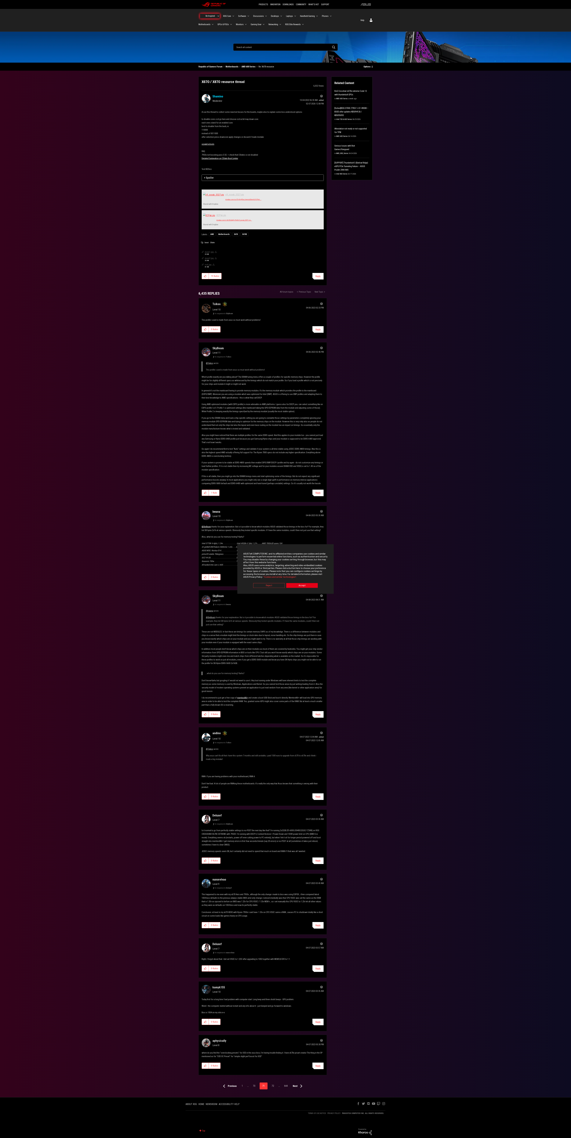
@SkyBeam (206, 526)
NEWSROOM (211, 1104)
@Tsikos (209, 363)
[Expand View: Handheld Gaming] (317, 16)
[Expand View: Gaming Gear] (263, 24)
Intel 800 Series (342, 174)
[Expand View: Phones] (330, 16)
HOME (201, 1104)
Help (362, 20)
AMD (212, 234)
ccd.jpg (208, 264)
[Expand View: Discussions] (266, 16)
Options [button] (367, 66)
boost (207, 243)
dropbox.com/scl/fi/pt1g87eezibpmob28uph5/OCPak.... (243, 199)
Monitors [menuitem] (240, 24)
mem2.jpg (209, 258)
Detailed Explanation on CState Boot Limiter (220, 158)
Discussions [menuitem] (258, 16)
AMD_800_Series (342, 153)
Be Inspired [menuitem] (210, 16)
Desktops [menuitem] (275, 16)
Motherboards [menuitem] (204, 24)
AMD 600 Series (248, 66)
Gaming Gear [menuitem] (256, 24)
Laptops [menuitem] (289, 16)
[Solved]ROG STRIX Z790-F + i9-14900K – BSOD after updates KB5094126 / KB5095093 (351, 111)
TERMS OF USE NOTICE (317, 1113)
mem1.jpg (209, 252)
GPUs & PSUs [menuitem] (223, 24)
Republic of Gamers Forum (210, 66)
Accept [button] (302, 585)
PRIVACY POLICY (334, 1113)
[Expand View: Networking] (280, 24)
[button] (205, 276)
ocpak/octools (208, 144)
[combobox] (285, 47)
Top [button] (203, 1131)
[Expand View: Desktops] (281, 16)
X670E (244, 234)
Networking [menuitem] (273, 24)
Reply (318, 276)
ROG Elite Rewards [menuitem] (293, 24)
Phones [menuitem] (325, 16)
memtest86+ (242, 698)
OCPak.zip (221, 215)
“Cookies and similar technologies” (279, 577)
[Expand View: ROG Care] (233, 16)
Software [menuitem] (242, 16)
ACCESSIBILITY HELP (229, 1104)
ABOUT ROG (191, 1104)
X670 (236, 234)
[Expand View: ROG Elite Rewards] (302, 24)
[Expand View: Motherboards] (212, 24)
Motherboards (232, 66)
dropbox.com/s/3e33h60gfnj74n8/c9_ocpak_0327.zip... (234, 220)
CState (212, 243)
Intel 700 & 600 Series (344, 119)
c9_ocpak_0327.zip (234, 194)
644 (286, 1085)
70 (254, 1085)
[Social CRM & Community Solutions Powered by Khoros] (365, 1131)
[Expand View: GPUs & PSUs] (231, 24)
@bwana (209, 611)
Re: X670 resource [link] (266, 66)
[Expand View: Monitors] (245, 24)
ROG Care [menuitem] (227, 16)
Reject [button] (269, 585)
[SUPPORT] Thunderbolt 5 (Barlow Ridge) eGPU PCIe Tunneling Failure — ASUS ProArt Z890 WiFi (351, 166)
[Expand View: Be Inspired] (218, 16)
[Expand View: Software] (248, 16)
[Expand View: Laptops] (295, 16)
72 (273, 1085)
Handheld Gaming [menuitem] (307, 16)
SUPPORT (325, 4)
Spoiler (210, 177)
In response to (224, 314)
